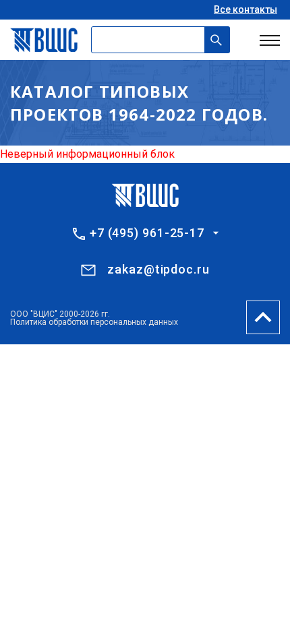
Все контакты (245, 9)
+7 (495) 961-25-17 (147, 233)
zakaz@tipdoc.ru (158, 269)
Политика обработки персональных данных (94, 322)
